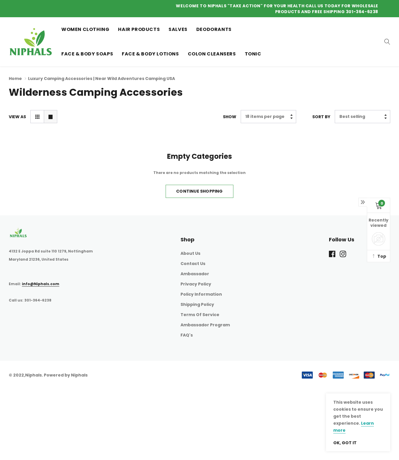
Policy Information (201, 294)
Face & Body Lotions (150, 53)
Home (15, 78)
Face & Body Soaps (87, 53)
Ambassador (195, 274)
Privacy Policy (196, 284)
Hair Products (139, 29)
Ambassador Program (205, 325)
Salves (178, 29)
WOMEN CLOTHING (85, 29)
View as (17, 117)
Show (229, 117)
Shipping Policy (197, 304)
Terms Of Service (200, 315)
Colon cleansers (212, 53)
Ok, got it (345, 443)
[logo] (31, 42)
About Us (190, 253)
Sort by (321, 117)
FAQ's (187, 335)
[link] (387, 41)
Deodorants (214, 29)
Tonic (253, 53)
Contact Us (193, 263)
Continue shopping (199, 191)
